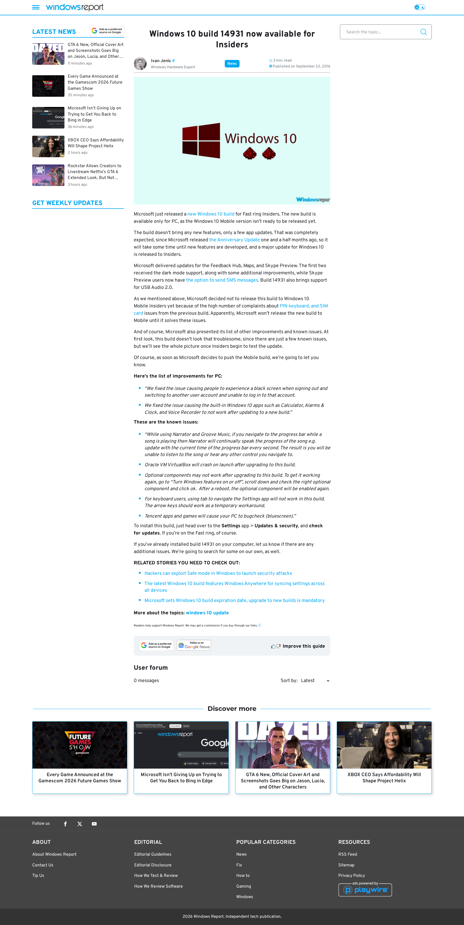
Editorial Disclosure (153, 865)
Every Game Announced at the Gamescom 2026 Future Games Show (79, 778)
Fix (239, 865)
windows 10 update (207, 613)
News (232, 64)
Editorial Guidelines (153, 854)
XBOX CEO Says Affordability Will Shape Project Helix (384, 778)
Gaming (243, 886)
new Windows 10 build (210, 214)
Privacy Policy (351, 876)
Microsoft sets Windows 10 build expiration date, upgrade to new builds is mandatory (234, 601)
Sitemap (346, 865)
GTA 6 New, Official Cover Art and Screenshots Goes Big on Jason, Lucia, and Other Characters (283, 781)
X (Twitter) (79, 824)
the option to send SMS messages (222, 280)
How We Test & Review (156, 876)
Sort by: (289, 681)
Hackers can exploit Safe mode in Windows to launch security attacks (218, 574)
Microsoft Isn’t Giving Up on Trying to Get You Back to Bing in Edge (181, 778)
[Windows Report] (74, 7)
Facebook (65, 824)
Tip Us (38, 876)
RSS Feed (347, 854)
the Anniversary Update (234, 240)
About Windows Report (54, 854)
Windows (244, 897)
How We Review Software (158, 886)
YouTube (94, 824)
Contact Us (42, 865)
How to (243, 876)
